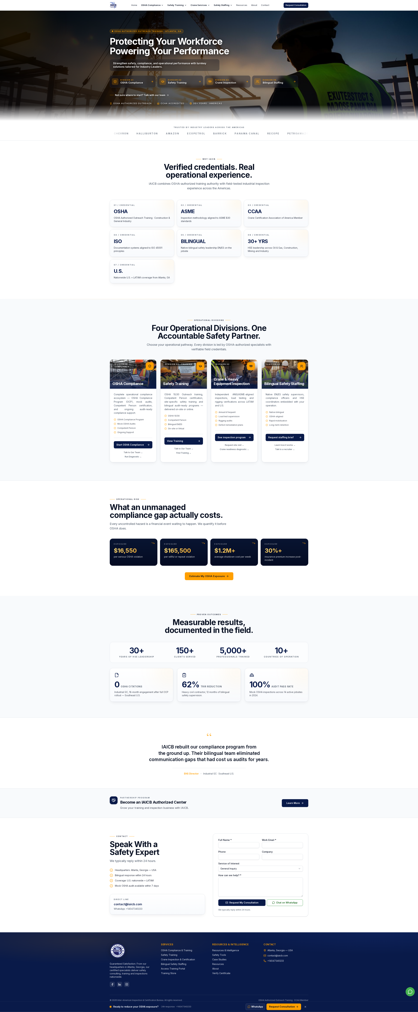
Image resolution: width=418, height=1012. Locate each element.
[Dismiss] (305, 1007)
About (254, 5)
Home (134, 5)
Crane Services (199, 5)
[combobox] (260, 869)
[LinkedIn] (119, 984)
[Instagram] (126, 984)
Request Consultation (296, 5)
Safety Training (175, 5)
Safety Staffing (221, 5)
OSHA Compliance (151, 5)
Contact (265, 5)
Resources (241, 5)
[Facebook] (112, 984)
